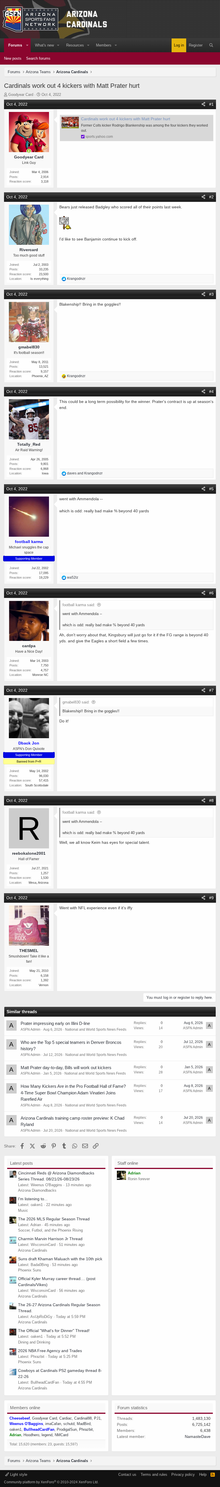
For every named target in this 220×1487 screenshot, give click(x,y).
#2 (211, 197)
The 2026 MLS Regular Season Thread (54, 1219)
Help (203, 1474)
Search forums (38, 58)
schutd (68, 1424)
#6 (211, 593)
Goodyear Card (20, 94)
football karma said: (78, 605)
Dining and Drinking (34, 1342)
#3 (211, 294)
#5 (211, 488)
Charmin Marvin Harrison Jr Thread (50, 1238)
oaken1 (15, 1429)
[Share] (203, 104)
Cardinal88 (83, 1418)
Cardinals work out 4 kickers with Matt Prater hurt (125, 119)
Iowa (45, 473)
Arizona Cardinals (32, 1250)
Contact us (127, 1474)
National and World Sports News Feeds (95, 1029)
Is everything (39, 278)
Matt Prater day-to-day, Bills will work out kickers (66, 1067)
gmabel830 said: (76, 702)
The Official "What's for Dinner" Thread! (54, 1330)
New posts (12, 58)
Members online (25, 1407)
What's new (44, 45)
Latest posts (21, 1163)
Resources (75, 45)
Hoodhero (31, 1435)
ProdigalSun (67, 1429)
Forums (15, 45)
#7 (211, 690)
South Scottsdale (36, 785)
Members (103, 45)
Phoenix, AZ (40, 376)
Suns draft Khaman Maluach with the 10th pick (60, 1259)
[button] (27, 45)
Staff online (127, 1163)
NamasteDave (198, 1436)
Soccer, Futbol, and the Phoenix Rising (50, 1230)
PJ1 (97, 1418)
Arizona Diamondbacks (37, 1190)
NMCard (61, 1435)
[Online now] (29, 151)
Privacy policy (183, 1474)
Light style (18, 1474)
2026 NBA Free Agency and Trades (50, 1350)
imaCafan (53, 1424)
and (85, 473)
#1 (211, 104)
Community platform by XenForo (51, 1482)
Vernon (43, 985)
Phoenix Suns (29, 1270)
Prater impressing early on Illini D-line (55, 1023)
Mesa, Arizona (38, 882)
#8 (211, 800)
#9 (211, 897)
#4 (211, 391)
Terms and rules (154, 1474)
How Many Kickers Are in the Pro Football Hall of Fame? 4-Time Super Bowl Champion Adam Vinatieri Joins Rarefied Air (73, 1093)
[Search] (211, 45)
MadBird (84, 1424)
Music (23, 1210)
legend (47, 1435)
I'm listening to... (33, 1199)
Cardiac (65, 1418)
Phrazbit (86, 1429)
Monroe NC (40, 674)
